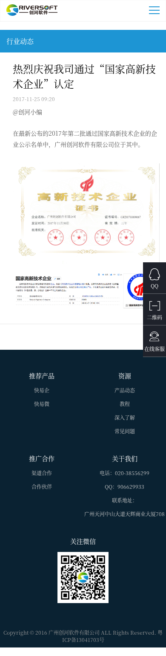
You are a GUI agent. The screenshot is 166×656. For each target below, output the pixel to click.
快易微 (41, 403)
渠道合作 (41, 472)
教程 (125, 403)
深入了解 (124, 417)
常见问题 (124, 431)
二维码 (154, 317)
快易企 (41, 390)
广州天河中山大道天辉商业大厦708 (124, 513)
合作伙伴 (41, 486)
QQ (154, 285)
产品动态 (124, 390)
